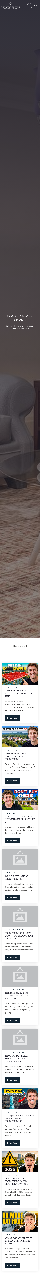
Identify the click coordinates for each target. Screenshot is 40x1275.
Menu (36, 6)
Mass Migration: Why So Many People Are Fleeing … (18, 1241)
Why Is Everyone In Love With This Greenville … (17, 756)
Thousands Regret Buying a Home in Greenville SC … (17, 1059)
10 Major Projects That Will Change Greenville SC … (20, 1118)
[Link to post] (20, 674)
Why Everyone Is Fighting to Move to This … (18, 693)
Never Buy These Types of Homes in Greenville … (20, 819)
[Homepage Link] (10, 5)
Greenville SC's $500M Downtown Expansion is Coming (19, 936)
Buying (7, 687)
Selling (14, 687)
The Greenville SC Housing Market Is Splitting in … (17, 996)
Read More (12, 718)
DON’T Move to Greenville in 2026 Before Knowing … (16, 1181)
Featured (14, 930)
